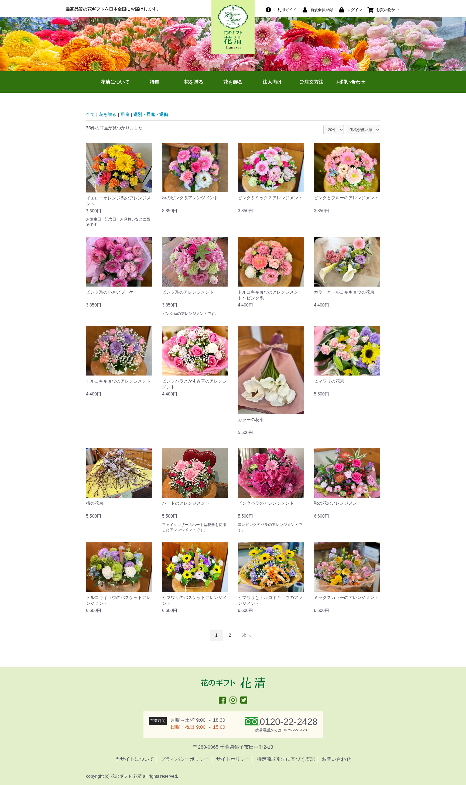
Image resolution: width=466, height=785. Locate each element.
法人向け (272, 82)
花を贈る (193, 82)
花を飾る (233, 82)
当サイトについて (134, 759)
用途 (125, 114)
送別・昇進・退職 (150, 114)
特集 (154, 82)
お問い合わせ (350, 82)
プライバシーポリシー (185, 759)
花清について (115, 82)
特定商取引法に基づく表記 (286, 759)
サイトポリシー (233, 759)
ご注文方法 (311, 82)
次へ (246, 635)
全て (90, 114)
